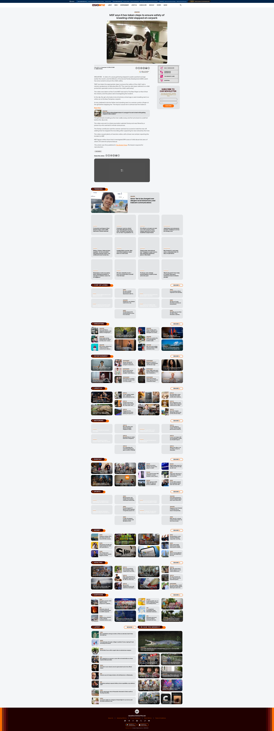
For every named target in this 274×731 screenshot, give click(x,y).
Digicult (151, 5)
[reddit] (146, 68)
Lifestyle (134, 5)
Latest (110, 5)
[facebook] (136, 68)
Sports (159, 5)
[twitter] (139, 68)
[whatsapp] (144, 68)
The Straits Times (121, 145)
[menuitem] (110, 5)
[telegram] (141, 68)
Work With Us (147, 718)
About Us (110, 718)
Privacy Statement (135, 718)
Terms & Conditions (160, 718)
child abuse (98, 151)
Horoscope (142, 5)
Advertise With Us (122, 718)
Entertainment (124, 5)
